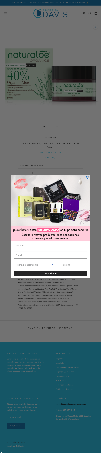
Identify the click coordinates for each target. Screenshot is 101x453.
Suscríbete (50, 273)
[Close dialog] (87, 177)
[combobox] (55, 264)
